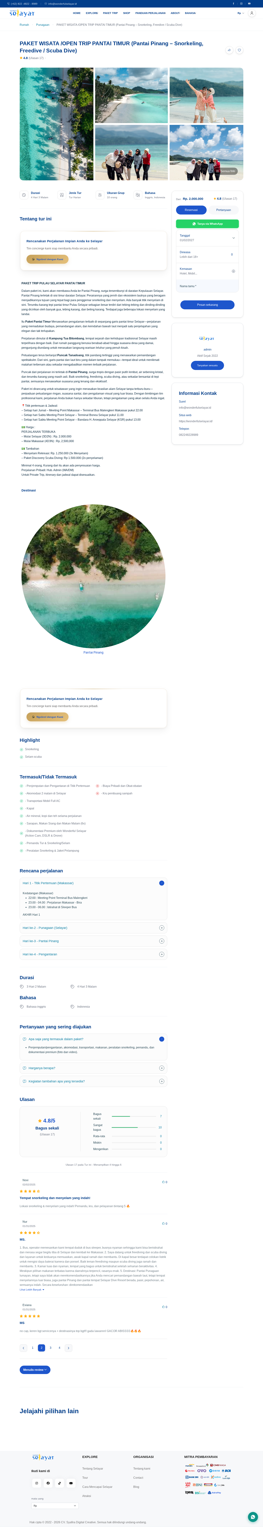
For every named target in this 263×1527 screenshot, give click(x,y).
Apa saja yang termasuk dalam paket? (56, 1039)
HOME (77, 13)
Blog (136, 1486)
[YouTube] (71, 1483)
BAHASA (190, 13)
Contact (138, 1477)
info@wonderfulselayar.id (62, 3)
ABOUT (175, 13)
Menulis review (33, 1369)
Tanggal (185, 235)
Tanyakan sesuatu (207, 365)
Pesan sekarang (207, 304)
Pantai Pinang (93, 652)
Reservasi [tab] (191, 209)
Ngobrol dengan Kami (49, 259)
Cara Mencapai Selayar (97, 1486)
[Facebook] (233, 3)
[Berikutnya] (68, 1348)
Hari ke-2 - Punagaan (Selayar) (45, 928)
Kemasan (186, 268)
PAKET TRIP (110, 13)
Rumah (24, 24)
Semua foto (228, 171)
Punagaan (42, 24)
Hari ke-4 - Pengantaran (40, 954)
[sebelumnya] (23, 1348)
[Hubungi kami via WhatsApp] (253, 1517)
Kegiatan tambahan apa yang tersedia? (57, 1081)
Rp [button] (239, 13)
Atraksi (86, 1495)
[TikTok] (59, 1483)
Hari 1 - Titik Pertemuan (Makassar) (48, 883)
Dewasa (185, 252)
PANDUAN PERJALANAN (150, 13)
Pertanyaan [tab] (223, 209)
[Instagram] (241, 3)
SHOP (126, 13)
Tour (85, 1477)
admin (207, 349)
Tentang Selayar (92, 1468)
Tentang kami (141, 1468)
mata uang (37, 1498)
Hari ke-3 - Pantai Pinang (41, 941)
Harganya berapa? (42, 1068)
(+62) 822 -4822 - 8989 (24, 3)
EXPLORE (92, 13)
